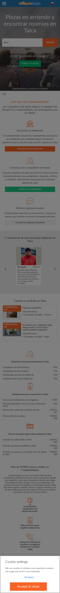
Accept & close (28, 586)
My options (29, 577)
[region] (30, 574)
